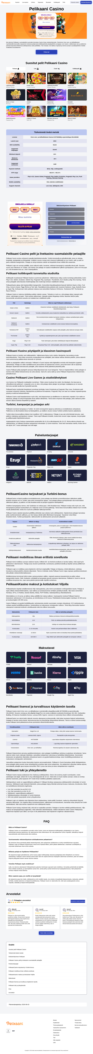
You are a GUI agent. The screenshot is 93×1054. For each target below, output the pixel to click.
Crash (55, 68)
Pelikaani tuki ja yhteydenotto (17, 985)
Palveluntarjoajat (13, 964)
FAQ (10, 989)
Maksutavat (12, 978)
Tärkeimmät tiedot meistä (16, 953)
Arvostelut (11, 992)
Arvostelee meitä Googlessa (78, 901)
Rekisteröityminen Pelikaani (17, 956)
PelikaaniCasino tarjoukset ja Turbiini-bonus (21, 967)
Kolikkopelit (76, 68)
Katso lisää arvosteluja (46, 933)
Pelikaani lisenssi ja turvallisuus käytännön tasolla (23, 982)
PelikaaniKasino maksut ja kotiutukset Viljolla (22, 974)
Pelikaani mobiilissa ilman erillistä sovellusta (21, 971)
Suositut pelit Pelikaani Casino (17, 949)
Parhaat (15, 68)
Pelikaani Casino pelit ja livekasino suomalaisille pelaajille (25, 960)
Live (35, 68)
